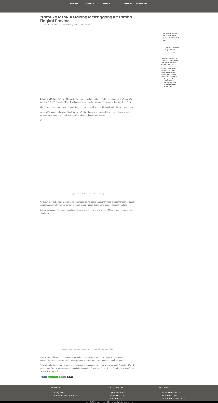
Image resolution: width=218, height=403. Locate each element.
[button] (76, 4)
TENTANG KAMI (142, 4)
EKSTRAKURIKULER (125, 4)
